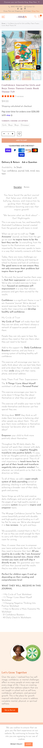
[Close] (37, 254)
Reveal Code (21, 311)
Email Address (14, 299)
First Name (13, 289)
